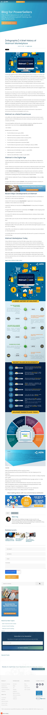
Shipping (3, 691)
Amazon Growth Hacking (8, 626)
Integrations (16, 680)
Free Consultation (38, 669)
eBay (14, 685)
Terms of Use (4, 703)
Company (3, 697)
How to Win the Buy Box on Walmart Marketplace (20, 539)
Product (3, 680)
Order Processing (5, 689)
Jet (13, 687)
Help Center (27, 687)
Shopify (14, 689)
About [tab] (7, 513)
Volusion (15, 697)
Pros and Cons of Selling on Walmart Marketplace (30, 540)
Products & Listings (5, 684)
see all (2, 631)
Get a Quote (27, 689)
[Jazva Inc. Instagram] (37, 686)
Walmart (15, 698)
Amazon (15, 684)
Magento (15, 691)
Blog (25, 684)
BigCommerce (16, 693)
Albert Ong (29, 46)
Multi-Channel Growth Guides (9, 623)
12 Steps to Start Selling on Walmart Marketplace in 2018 (9, 539)
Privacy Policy (4, 705)
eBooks (26, 685)
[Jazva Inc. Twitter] (40, 684)
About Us (3, 694)
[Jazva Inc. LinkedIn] (42, 684)
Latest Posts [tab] (15, 513)
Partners (3, 699)
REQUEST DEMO (20, 1)
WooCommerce (16, 695)
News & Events (4, 701)
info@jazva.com (39, 709)
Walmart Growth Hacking (8, 628)
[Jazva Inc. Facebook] (37, 684)
